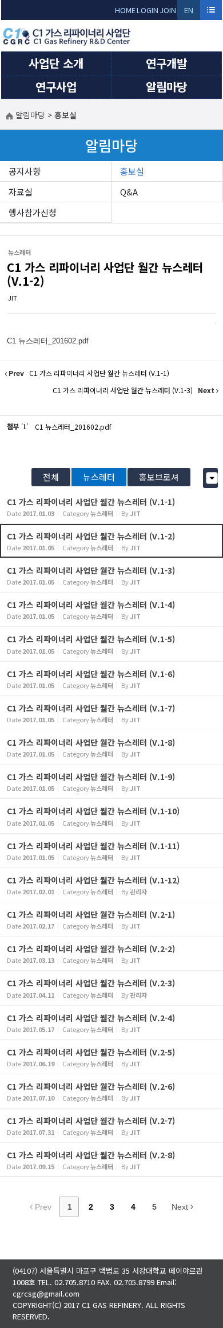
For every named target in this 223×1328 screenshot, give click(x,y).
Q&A (129, 192)
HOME (125, 10)
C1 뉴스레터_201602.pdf (73, 426)
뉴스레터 (99, 477)
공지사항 (25, 171)
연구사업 (56, 86)
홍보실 (132, 171)
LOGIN (147, 10)
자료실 (21, 192)
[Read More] (111, 506)
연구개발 (166, 63)
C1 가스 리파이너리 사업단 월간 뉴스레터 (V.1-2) (105, 274)
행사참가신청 (33, 212)
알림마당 (166, 86)
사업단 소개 (56, 63)
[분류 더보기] (212, 478)
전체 (51, 477)
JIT (12, 297)
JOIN (168, 10)
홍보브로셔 (159, 477)
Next (181, 1206)
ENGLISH (189, 12)
